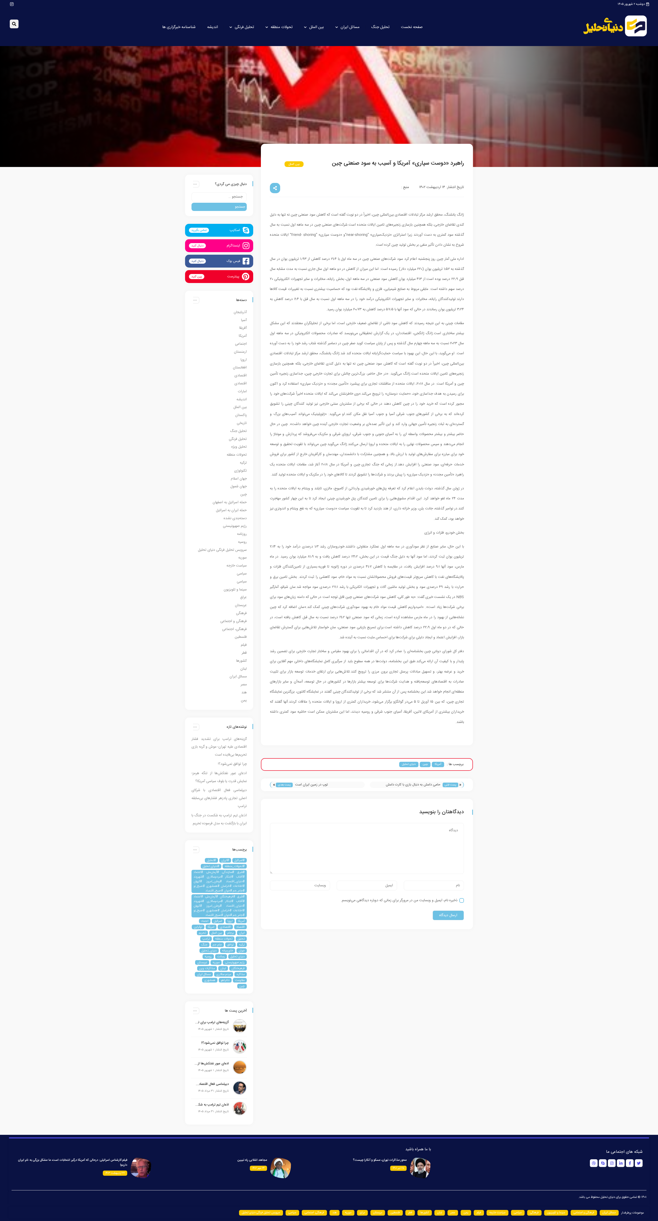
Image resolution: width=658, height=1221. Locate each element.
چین (276, 164)
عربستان (241, 605)
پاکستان (241, 415)
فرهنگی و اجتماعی (233, 621)
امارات (242, 391)
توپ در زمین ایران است (311, 785)
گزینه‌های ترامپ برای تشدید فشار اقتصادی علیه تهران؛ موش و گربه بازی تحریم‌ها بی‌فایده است (219, 747)
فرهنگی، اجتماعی (234, 629)
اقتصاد (240, 927)
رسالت (221, 956)
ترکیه (243, 463)
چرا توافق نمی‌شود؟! (232, 764)
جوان (242, 950)
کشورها (241, 661)
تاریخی (242, 423)
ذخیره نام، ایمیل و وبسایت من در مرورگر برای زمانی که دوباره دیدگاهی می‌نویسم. (399, 900)
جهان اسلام (239, 479)
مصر (244, 685)
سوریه (242, 558)
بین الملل (316, 27)
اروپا (244, 360)
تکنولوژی (240, 471)
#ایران (225, 860)
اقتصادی (240, 376)
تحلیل (241, 938)
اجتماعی (241, 344)
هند (244, 692)
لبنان (243, 669)
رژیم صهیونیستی (235, 526)
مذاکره (240, 974)
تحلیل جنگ (380, 27)
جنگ (204, 944)
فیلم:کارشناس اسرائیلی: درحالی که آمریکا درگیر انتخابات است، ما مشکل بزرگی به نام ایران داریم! (72, 1162)
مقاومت (240, 980)
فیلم (244, 645)
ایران (242, 933)
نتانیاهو (225, 980)
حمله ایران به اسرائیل (231, 510)
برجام (230, 933)
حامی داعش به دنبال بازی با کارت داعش (413, 785)
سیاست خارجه (236, 566)
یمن (244, 700)
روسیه (242, 542)
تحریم (202, 933)
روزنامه (242, 534)
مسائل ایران (350, 27)
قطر (244, 653)
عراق (243, 597)
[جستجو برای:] (219, 196)
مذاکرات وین (207, 968)
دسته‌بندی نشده (235, 518)
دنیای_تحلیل (209, 950)
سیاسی (242, 574)
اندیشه (212, 27)
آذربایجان (240, 312)
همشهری (209, 980)
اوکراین (198, 927)
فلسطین (241, 637)
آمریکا (312, 164)
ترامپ (206, 938)
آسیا (244, 320)
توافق (230, 944)
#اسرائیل (239, 860)
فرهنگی (241, 613)
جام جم (217, 944)
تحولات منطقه (282, 27)
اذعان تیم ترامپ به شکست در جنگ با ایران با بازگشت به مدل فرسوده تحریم (211, 1105)
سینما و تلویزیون (235, 590)
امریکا (211, 927)
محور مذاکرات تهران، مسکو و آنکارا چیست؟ (380, 1160)
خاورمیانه (227, 950)
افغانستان (240, 368)
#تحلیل (211, 860)
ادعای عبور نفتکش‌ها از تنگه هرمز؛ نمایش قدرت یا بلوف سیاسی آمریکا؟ (211, 1063)
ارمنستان (240, 352)
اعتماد (204, 921)
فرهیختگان (238, 968)
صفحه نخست (412, 27)
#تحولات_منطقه (235, 866)
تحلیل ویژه (239, 447)
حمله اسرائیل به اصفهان (230, 502)
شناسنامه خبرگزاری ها (179, 27)
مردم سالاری (223, 974)
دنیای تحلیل (409, 764)
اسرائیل (218, 921)
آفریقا (243, 328)
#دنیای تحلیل (211, 866)
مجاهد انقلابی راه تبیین (252, 1160)
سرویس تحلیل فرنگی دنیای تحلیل (222, 550)
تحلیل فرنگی (244, 27)
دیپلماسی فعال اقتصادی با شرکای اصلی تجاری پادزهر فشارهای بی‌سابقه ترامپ (219, 798)
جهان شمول (238, 486)
